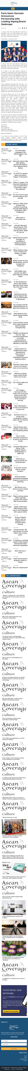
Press (25, 1057)
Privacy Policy (19, 1069)
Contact (25, 1060)
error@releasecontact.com (7, 139)
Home (25, 1056)
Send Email (6, 127)
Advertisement (23, 1059)
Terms (12, 1069)
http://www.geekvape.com (11, 130)
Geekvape (18, 75)
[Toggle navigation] (13, 9)
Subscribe (14, 1048)
